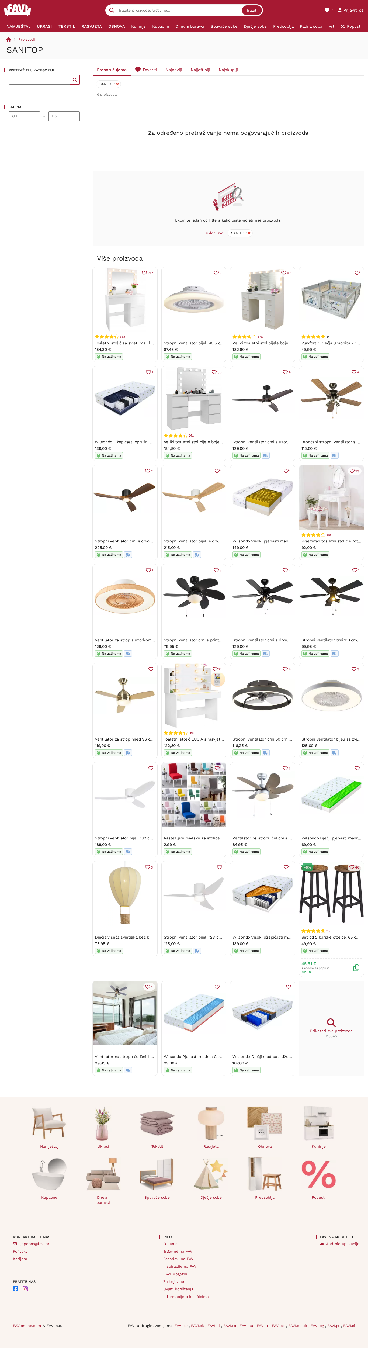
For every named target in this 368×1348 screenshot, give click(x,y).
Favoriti (150, 69)
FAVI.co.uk (298, 1325)
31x (328, 535)
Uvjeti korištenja (178, 1289)
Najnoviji (174, 69)
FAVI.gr (334, 1325)
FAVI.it (263, 1325)
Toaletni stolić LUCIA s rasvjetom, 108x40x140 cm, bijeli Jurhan (223, 739)
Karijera (20, 1259)
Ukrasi (103, 1146)
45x (191, 733)
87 (289, 273)
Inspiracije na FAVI (180, 1266)
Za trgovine (173, 1281)
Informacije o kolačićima (186, 1296)
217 (150, 273)
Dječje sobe (211, 1197)
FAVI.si (349, 1325)
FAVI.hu (247, 1325)
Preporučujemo (112, 69)
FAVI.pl (214, 1325)
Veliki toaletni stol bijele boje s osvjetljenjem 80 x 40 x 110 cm (291, 343)
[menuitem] (18, 26)
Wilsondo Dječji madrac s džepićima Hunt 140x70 (278, 1056)
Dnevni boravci (103, 1200)
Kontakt (20, 1251)
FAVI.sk (198, 1325)
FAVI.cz (182, 1325)
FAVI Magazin (175, 1274)
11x (328, 931)
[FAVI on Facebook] (15, 1288)
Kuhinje (319, 1146)
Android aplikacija (342, 1244)
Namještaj (49, 1146)
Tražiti (252, 10)
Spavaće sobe (157, 1197)
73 (357, 471)
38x (122, 336)
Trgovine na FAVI (178, 1251)
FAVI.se (279, 1325)
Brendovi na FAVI (179, 1259)
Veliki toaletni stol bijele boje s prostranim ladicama (213, 442)
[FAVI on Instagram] (25, 1288)
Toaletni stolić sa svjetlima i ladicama (130, 343)
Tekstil (157, 1146)
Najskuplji (228, 69)
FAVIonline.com (27, 1325)
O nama (170, 1244)
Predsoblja (265, 1197)
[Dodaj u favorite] (357, 273)
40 (357, 867)
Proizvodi (26, 39)
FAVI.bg (318, 1325)
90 (219, 372)
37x (259, 336)
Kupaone (49, 1197)
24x (191, 435)
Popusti (319, 1197)
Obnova (265, 1146)
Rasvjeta (211, 1146)
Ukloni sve (214, 233)
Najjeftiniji (200, 69)
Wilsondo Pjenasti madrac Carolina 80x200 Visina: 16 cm (217, 1056)
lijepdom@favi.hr (34, 1244)
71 (220, 669)
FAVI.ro (230, 1325)
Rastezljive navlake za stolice (192, 838)
